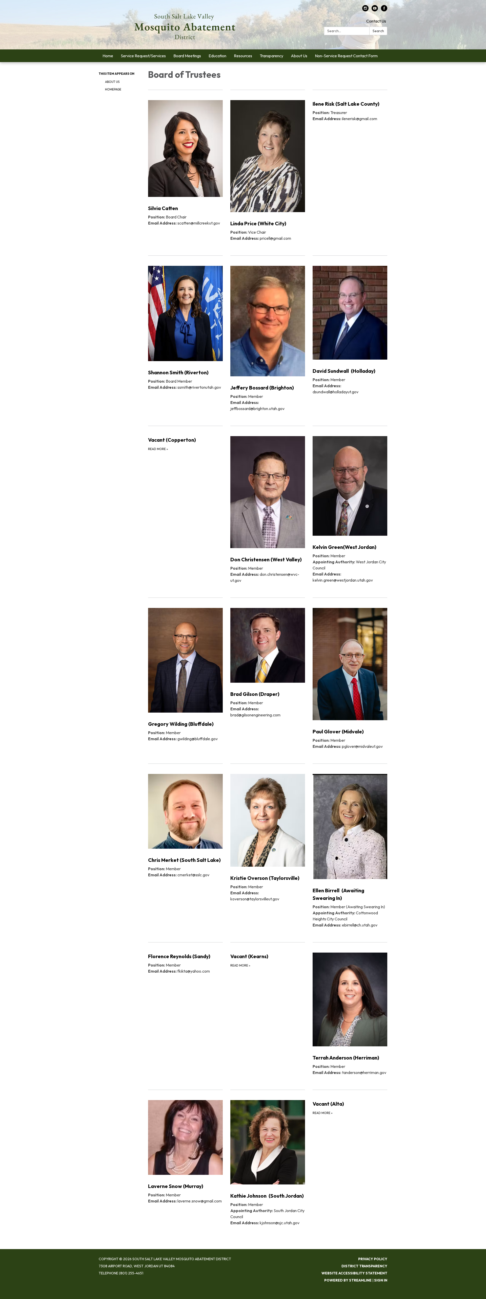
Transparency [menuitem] (271, 55)
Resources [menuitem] (243, 55)
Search (378, 31)
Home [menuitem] (108, 55)
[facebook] (384, 9)
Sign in (380, 1280)
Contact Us (376, 21)
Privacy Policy (372, 1259)
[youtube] (375, 9)
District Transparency (364, 1266)
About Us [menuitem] (299, 55)
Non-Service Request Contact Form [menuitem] (346, 55)
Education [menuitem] (217, 55)
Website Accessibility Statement (354, 1273)
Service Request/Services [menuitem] (143, 55)
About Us (112, 82)
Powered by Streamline (348, 1280)
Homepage (113, 89)
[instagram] (365, 9)
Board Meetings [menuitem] (187, 55)
